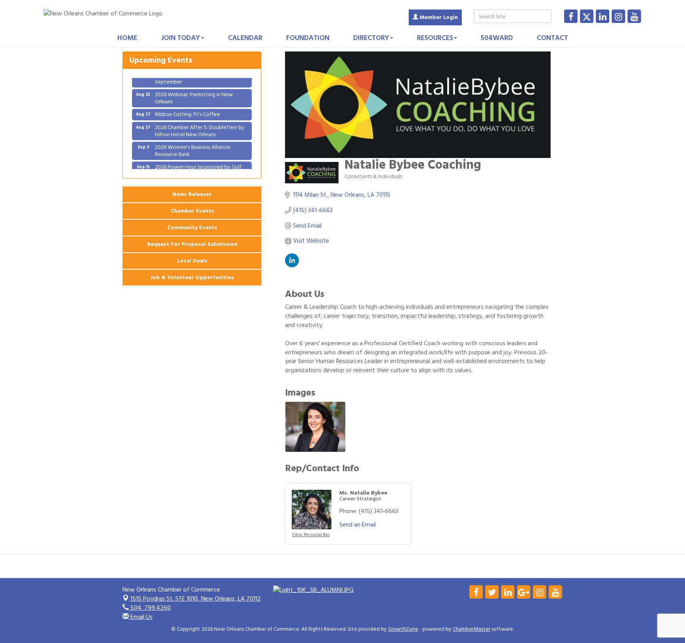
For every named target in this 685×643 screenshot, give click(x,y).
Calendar (245, 38)
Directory (371, 38)
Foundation (307, 38)
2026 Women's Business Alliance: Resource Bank (193, 144)
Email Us (141, 617)
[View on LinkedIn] (292, 265)
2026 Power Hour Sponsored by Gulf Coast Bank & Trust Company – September (198, 167)
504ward (497, 38)
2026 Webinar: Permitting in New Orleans (194, 92)
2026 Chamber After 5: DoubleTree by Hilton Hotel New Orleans (199, 124)
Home (127, 38)
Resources (435, 38)
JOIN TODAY (180, 38)
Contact (552, 38)
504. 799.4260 (150, 608)
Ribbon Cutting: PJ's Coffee (187, 107)
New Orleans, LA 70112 (195, 599)
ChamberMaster (471, 629)
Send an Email (357, 524)
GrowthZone (403, 629)
